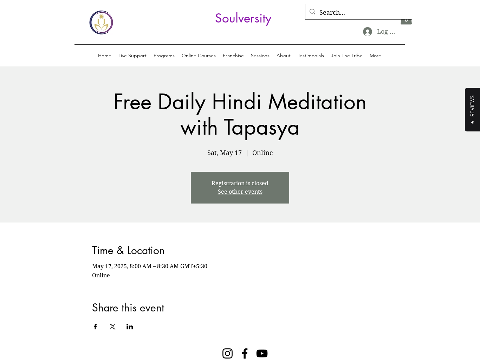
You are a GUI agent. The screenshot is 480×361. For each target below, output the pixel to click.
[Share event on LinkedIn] (130, 326)
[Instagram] (227, 353)
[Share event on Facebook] (95, 326)
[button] (164, 56)
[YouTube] (262, 353)
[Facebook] (245, 353)
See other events (240, 191)
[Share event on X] (112, 326)
